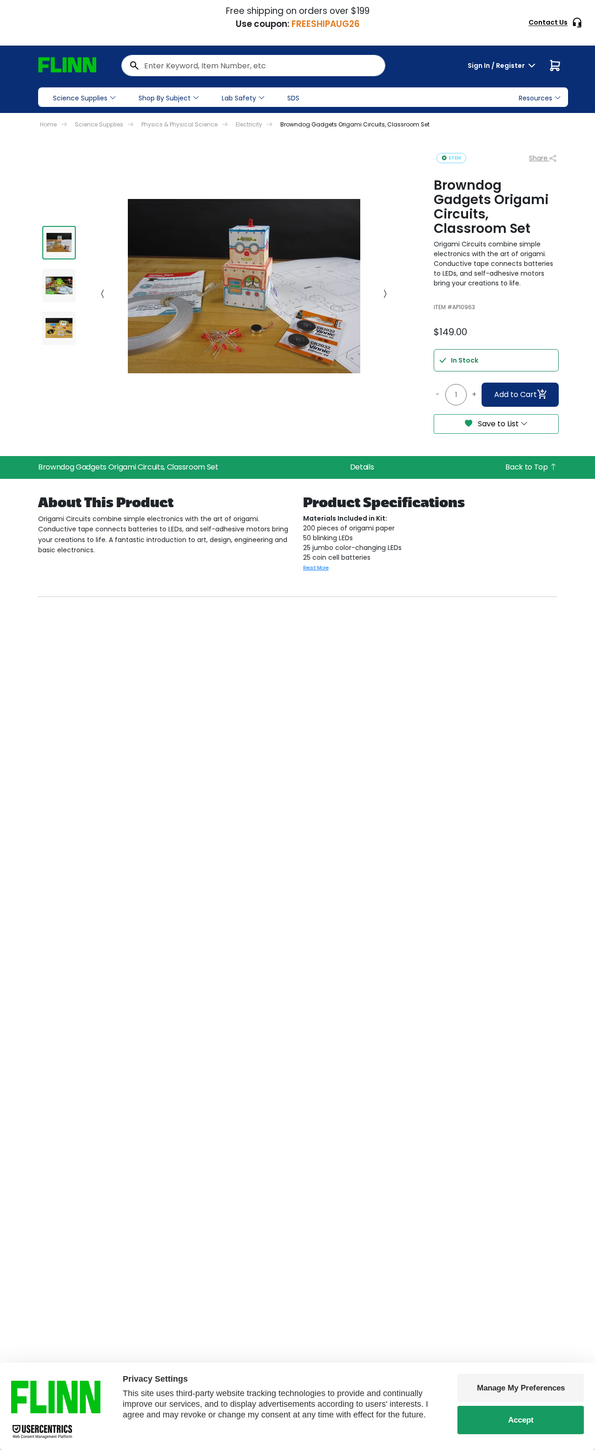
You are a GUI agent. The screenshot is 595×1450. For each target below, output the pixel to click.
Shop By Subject (165, 98)
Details (362, 467)
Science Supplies (80, 98)
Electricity (249, 124)
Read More (316, 567)
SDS (293, 98)
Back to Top (527, 467)
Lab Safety (239, 98)
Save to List (498, 423)
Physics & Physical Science (179, 124)
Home (48, 124)
